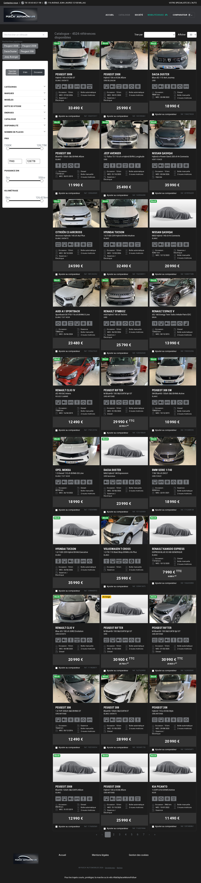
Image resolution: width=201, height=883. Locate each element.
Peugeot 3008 (11, 46)
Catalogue (124, 15)
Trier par (138, 34)
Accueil (110, 15)
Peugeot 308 (27, 51)
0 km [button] (25, 72)
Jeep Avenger (11, 57)
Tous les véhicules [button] (12, 72)
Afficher (182, 34)
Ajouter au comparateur (69, 116)
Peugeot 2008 (29, 46)
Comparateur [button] (181, 15)
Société (139, 15)
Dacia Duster (10, 51)
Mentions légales (100, 855)
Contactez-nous (11, 3)
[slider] (7, 148)
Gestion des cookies (139, 855)
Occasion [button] (38, 72)
